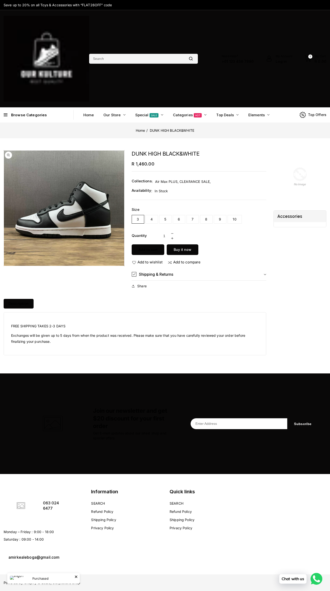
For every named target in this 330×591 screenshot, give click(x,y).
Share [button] (142, 286)
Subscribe (302, 424)
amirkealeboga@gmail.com (33, 557)
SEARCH (98, 503)
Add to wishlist (150, 262)
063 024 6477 (51, 506)
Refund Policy (102, 511)
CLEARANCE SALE (194, 181)
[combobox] (136, 58)
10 (235, 219)
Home (140, 130)
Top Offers (317, 115)
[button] (199, 274)
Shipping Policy (103, 520)
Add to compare (187, 262)
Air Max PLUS (166, 181)
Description (18, 303)
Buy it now (182, 249)
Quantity (139, 235)
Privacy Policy (102, 528)
